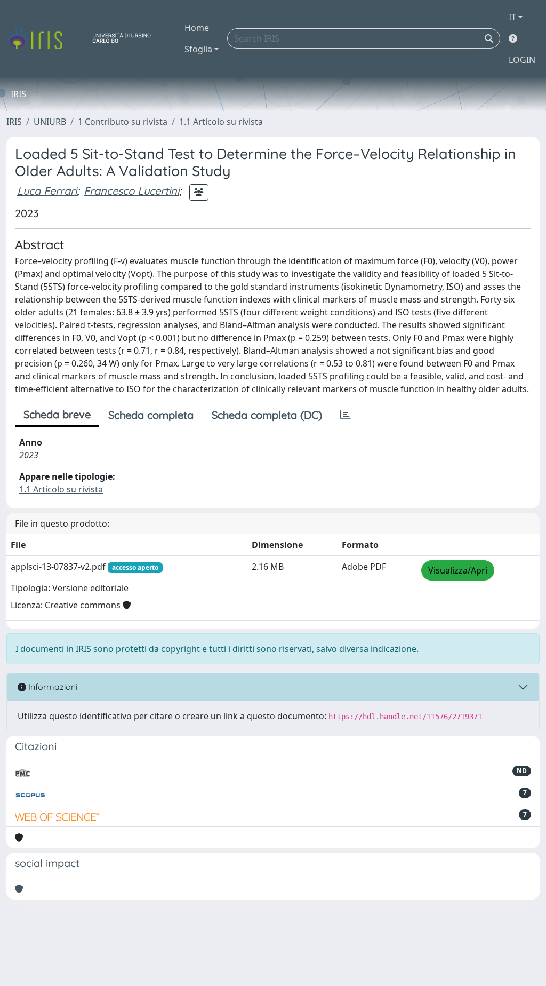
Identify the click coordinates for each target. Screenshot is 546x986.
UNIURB (50, 122)
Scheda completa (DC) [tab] (267, 415)
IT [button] (512, 17)
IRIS (14, 122)
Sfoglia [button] (198, 49)
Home (196, 28)
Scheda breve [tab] (57, 414)
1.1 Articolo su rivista (221, 122)
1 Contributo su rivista (122, 122)
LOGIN (522, 60)
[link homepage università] (126, 38)
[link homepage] (38, 38)
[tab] (345, 415)
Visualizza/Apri (457, 570)
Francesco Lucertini (131, 190)
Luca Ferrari (47, 190)
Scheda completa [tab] (151, 415)
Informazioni (51, 686)
